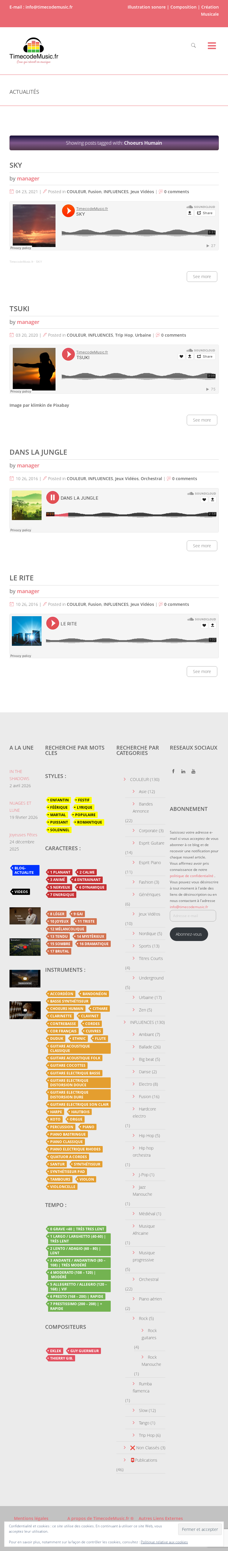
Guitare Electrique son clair (79, 1104)
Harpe (56, 1111)
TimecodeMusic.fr (21, 261)
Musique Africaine (144, 1229)
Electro (145, 1084)
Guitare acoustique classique (70, 1048)
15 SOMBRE (60, 943)
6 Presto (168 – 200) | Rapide (76, 1296)
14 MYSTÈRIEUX (90, 936)
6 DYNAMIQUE (91, 887)
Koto (55, 1119)
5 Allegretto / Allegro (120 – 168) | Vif (78, 1286)
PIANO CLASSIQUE (66, 1141)
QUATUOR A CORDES (68, 1156)
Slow (143, 1410)
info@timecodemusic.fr (189, 906)
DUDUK (56, 1038)
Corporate (148, 830)
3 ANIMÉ (57, 879)
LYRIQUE (84, 807)
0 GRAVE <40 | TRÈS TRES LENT (77, 1229)
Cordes (92, 1023)
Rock (143, 1318)
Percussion (61, 1126)
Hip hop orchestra (143, 1151)
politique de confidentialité (191, 875)
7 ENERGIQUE (62, 894)
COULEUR (76, 191)
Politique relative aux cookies (164, 1541)
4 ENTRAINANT (87, 879)
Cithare (100, 1008)
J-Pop (143, 1174)
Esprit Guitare (151, 843)
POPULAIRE (85, 814)
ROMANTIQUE (89, 822)
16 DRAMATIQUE (94, 943)
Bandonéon (95, 993)
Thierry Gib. (61, 1358)
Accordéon (61, 993)
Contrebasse (63, 1023)
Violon (87, 1179)
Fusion (95, 191)
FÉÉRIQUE (59, 807)
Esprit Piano (150, 862)
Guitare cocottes (68, 1065)
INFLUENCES (116, 191)
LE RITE (22, 577)
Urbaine (143, 335)
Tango (144, 1423)
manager (28, 178)
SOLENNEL (59, 829)
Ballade (145, 1047)
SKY (16, 165)
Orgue (76, 1119)
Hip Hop (146, 1135)
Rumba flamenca (142, 1387)
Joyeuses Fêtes (23, 834)
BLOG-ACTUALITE (24, 870)
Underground (151, 978)
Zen (142, 1010)
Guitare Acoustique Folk (75, 1058)
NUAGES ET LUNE (20, 806)
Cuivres (93, 1031)
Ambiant (146, 1034)
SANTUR (57, 1164)
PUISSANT (59, 822)
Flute (100, 1038)
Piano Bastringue (68, 1134)
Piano (88, 1126)
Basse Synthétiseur (69, 1001)
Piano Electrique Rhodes (75, 1149)
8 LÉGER (57, 913)
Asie (143, 791)
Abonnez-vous (189, 934)
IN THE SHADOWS (19, 775)
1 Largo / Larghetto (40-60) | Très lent (78, 1238)
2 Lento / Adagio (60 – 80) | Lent (75, 1250)
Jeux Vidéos (142, 191)
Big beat (146, 1059)
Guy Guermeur (84, 1350)
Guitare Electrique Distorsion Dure (69, 1094)
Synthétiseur (87, 1164)
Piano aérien (150, 1299)
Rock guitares (149, 1334)
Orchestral (151, 478)
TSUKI (19, 308)
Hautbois (80, 1111)
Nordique (147, 933)
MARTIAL (58, 814)
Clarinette (61, 1016)
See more (202, 276)
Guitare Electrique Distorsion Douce (69, 1082)
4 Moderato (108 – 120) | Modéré (73, 1274)
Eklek (55, 1350)
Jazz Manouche (142, 1190)
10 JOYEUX (59, 921)
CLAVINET (90, 1016)
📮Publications (143, 1460)
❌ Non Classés (144, 1447)
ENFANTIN (59, 800)
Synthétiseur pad (67, 1171)
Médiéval (147, 1213)
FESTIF (84, 800)
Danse (145, 1071)
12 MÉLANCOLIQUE (67, 929)
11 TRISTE (86, 921)
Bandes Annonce (143, 807)
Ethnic (79, 1038)
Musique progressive (144, 1256)
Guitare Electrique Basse (75, 1073)
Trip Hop (124, 335)
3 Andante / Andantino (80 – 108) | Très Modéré (77, 1262)
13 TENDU (59, 936)
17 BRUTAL (59, 951)
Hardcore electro (144, 1112)
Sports (145, 946)
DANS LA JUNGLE (38, 452)
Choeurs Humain (66, 1008)
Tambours (60, 1179)
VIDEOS (21, 891)
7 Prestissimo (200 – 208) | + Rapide (76, 1306)
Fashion (146, 882)
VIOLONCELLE (62, 1186)
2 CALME (87, 872)
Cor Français (63, 1031)
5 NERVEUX (60, 887)
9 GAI (78, 913)
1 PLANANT (60, 872)
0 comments (176, 191)
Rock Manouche (151, 1360)
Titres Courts (151, 958)
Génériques (150, 894)
